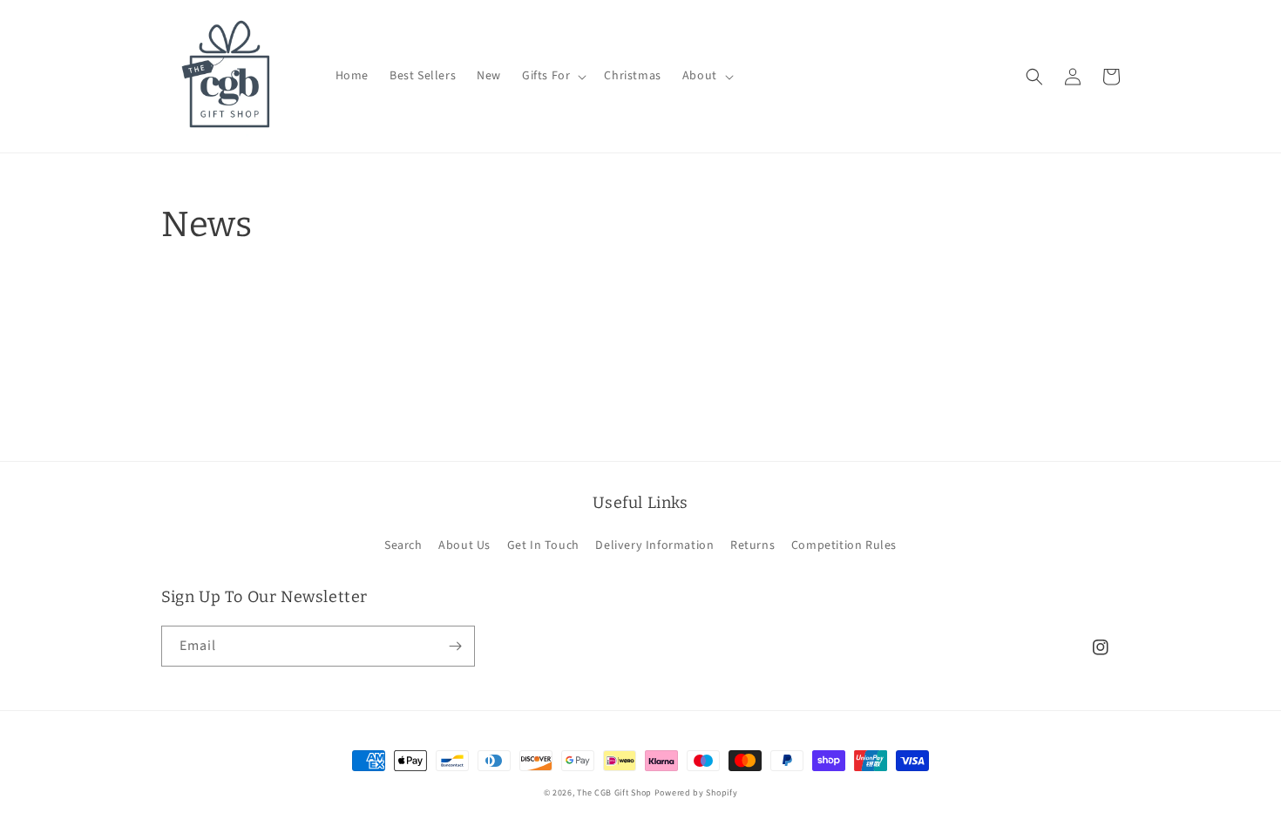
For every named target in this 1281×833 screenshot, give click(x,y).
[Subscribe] (455, 646)
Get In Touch (543, 545)
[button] (552, 76)
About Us (464, 545)
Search (403, 545)
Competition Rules (844, 545)
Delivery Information (654, 545)
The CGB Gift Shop (614, 793)
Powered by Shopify (696, 793)
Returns (752, 545)
